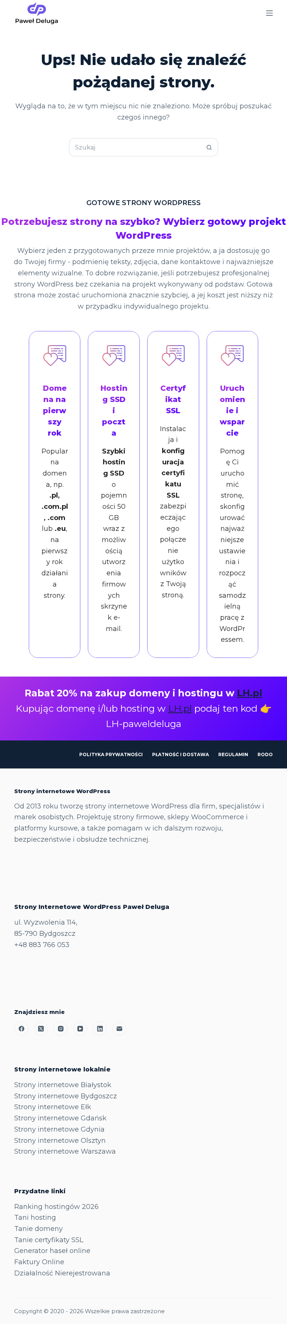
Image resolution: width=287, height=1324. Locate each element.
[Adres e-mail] (119, 1029)
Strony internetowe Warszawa (65, 1151)
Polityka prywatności (111, 754)
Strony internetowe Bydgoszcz (65, 1096)
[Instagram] (60, 1029)
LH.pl (249, 693)
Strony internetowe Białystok (62, 1085)
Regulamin (233, 754)
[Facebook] (21, 1029)
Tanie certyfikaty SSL (48, 1240)
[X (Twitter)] (41, 1029)
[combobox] (135, 147)
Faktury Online (39, 1262)
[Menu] (269, 13)
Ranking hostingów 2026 (56, 1207)
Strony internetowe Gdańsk (60, 1118)
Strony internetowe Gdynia (59, 1129)
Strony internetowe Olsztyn (60, 1140)
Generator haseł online (52, 1251)
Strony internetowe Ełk (52, 1107)
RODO (265, 754)
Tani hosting (35, 1217)
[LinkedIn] (100, 1029)
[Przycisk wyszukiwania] (208, 147)
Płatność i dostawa (180, 754)
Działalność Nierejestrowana (62, 1273)
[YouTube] (80, 1029)
